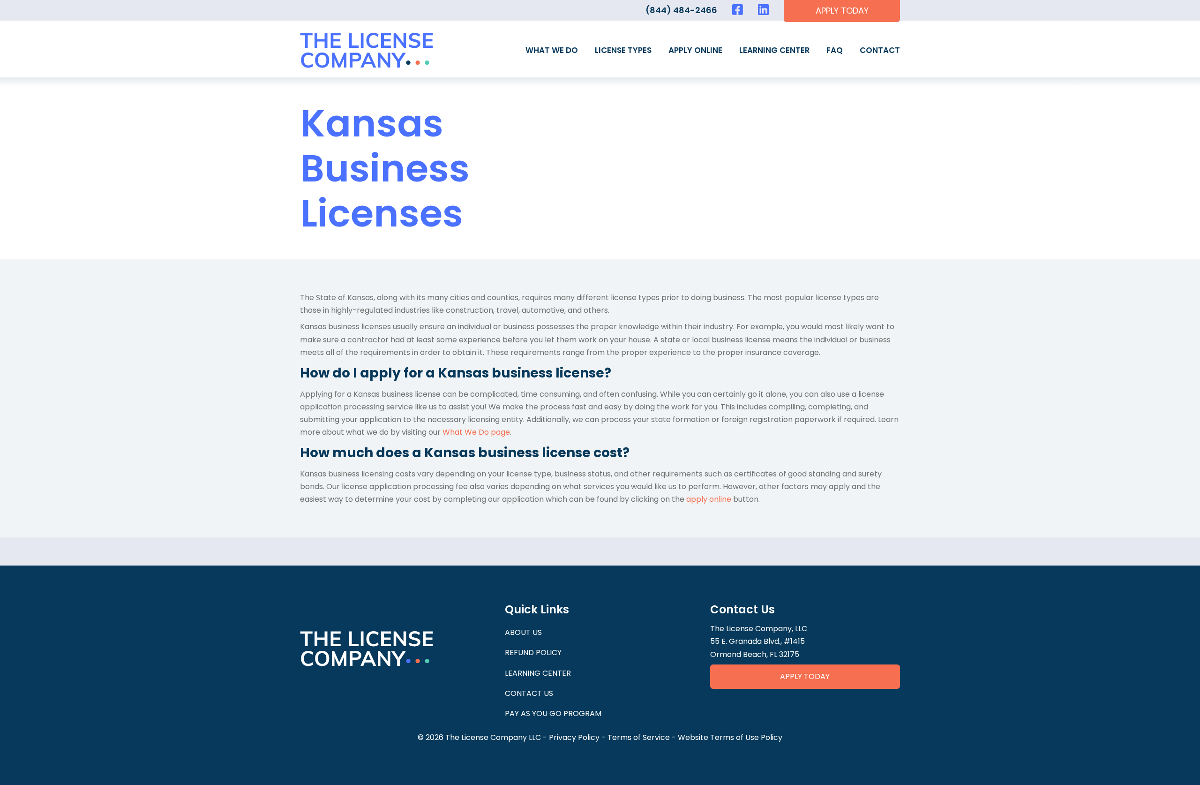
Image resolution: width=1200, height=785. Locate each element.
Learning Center (774, 50)
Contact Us (529, 693)
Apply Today (805, 676)
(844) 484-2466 (681, 10)
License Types (623, 50)
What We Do (551, 50)
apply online (708, 499)
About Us (523, 632)
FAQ (834, 50)
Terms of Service (639, 737)
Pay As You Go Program (553, 713)
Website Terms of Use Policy (730, 737)
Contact (880, 50)
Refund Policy (533, 652)
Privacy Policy (574, 737)
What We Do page (476, 432)
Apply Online (695, 50)
